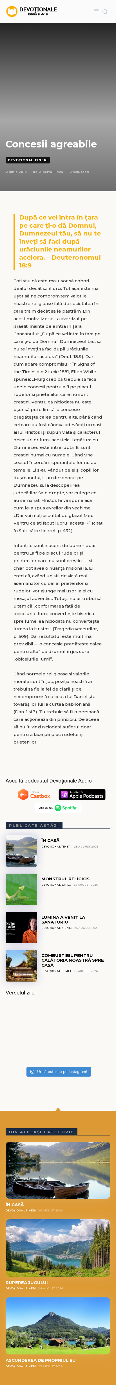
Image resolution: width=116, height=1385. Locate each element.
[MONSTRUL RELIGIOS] (21, 889)
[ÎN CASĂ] (21, 851)
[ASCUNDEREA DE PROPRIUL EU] (58, 1326)
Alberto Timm (51, 172)
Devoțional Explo (56, 884)
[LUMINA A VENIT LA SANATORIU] (21, 927)
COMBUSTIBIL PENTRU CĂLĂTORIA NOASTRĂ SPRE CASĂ (72, 960)
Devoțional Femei (56, 971)
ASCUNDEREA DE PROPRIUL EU (41, 1360)
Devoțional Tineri (28, 160)
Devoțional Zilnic (56, 927)
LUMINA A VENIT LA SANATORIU (63, 920)
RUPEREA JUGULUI (27, 1282)
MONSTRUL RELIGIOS (65, 878)
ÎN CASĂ (50, 840)
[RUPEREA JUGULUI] (58, 1248)
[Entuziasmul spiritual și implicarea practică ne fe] (58, 1033)
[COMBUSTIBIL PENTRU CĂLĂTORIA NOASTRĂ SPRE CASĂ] (21, 966)
